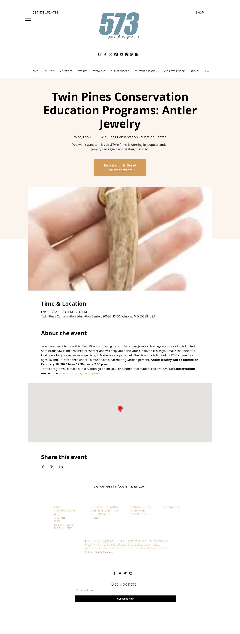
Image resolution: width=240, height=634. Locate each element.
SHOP (200, 12)
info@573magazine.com (130, 486)
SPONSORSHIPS (140, 506)
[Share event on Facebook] (43, 466)
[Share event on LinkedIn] (61, 466)
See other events (120, 170)
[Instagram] (100, 54)
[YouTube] (121, 54)
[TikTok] (116, 54)
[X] (110, 54)
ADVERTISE (137, 510)
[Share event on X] (52, 466)
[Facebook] (105, 54)
